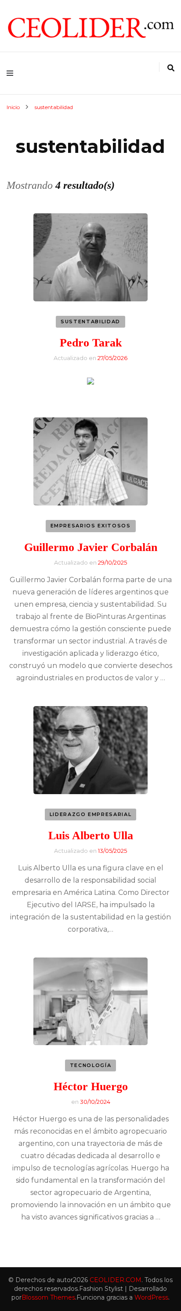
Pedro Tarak (91, 342)
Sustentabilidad (90, 321)
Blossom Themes (48, 1297)
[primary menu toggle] (12, 73)
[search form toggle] (170, 68)
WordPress (151, 1297)
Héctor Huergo (91, 1086)
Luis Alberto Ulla (90, 835)
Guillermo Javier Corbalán (90, 547)
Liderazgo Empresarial (91, 814)
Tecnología (91, 1065)
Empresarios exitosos (91, 526)
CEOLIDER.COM (115, 1280)
